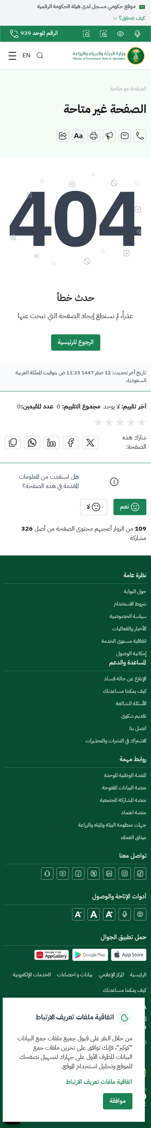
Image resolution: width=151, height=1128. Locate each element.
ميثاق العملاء (133, 837)
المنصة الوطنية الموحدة (125, 775)
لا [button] (88, 507)
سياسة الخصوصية (128, 616)
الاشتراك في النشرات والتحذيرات (116, 741)
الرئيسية (138, 975)
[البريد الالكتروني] (124, 136)
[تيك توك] (140, 873)
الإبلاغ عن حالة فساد (125, 679)
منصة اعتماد (133, 812)
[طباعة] (94, 136)
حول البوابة (135, 591)
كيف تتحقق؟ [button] (132, 18)
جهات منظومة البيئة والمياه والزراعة (112, 825)
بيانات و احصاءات (75, 975)
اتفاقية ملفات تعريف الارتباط (99, 1082)
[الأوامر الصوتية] (124, 914)
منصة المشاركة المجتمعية (123, 800)
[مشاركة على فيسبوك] (71, 442)
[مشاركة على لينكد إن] (51, 442)
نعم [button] (124, 507)
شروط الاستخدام (130, 604)
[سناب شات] (47, 873)
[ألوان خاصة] (140, 914)
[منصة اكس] (94, 873)
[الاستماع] (109, 136)
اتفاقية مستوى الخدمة (123, 641)
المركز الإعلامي (111, 975)
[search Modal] (39, 55)
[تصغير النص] (78, 914)
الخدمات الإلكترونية (32, 975)
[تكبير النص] (109, 914)
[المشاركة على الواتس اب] (32, 442)
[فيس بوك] (78, 873)
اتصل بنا (137, 728)
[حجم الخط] (78, 136)
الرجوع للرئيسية (76, 342)
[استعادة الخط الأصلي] (94, 914)
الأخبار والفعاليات (129, 629)
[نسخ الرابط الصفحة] (13, 442)
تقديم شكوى (133, 716)
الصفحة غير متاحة (128, 89)
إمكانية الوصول (131, 653)
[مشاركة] (63, 136)
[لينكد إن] (109, 873)
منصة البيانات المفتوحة (124, 788)
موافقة (118, 1101)
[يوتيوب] (63, 873)
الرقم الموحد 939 (39, 33)
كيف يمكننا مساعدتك (124, 691)
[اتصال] (140, 136)
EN (26, 55)
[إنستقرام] (124, 873)
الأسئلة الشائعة (131, 703)
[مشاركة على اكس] (90, 442)
